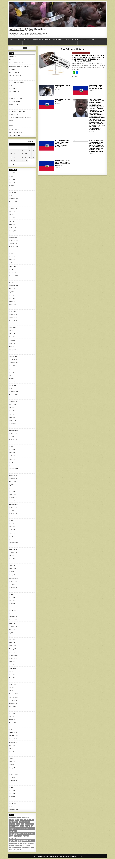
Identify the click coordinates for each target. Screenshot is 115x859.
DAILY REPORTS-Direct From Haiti (53, 39)
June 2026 (12, 179)
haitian (11, 836)
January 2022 (12, 349)
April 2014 (12, 642)
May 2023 (12, 298)
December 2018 (13, 468)
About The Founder (54, 43)
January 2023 (12, 311)
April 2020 (12, 417)
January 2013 (12, 690)
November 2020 (13, 394)
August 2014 (12, 629)
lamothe (18, 843)
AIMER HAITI (12, 56)
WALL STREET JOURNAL (15, 132)
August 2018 (12, 481)
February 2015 (13, 610)
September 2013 (13, 665)
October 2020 (13, 398)
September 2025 (13, 208)
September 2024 (13, 247)
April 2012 (12, 719)
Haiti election (12, 838)
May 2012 (12, 716)
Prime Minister (30, 847)
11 (14, 154)
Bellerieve (12, 820)
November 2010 (13, 774)
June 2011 (12, 751)
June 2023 (12, 295)
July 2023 (11, 292)
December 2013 (13, 655)
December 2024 (13, 237)
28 (26, 160)
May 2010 (12, 793)
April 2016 (12, 565)
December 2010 (13, 771)
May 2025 (12, 221)
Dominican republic (29, 824)
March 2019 (12, 459)
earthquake (16, 826)
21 (26, 157)
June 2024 (12, 256)
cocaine (20, 822)
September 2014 (13, 626)
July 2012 (11, 710)
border (16, 820)
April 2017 (12, 530)
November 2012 (13, 697)
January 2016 (12, 575)
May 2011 (12, 755)
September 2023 (13, 285)
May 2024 (12, 259)
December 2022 (13, 314)
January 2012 (12, 729)
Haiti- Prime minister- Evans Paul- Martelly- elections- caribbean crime (21, 833)
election (22, 826)
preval (23, 847)
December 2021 (13, 353)
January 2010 (12, 806)
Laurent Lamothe (25, 843)
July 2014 (11, 632)
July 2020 (11, 407)
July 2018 (11, 485)
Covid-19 (18, 824)
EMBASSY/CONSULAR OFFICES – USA (19, 66)
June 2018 (12, 488)
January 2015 (12, 613)
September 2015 (13, 587)
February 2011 (13, 764)
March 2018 (12, 494)
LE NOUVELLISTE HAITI (15, 98)
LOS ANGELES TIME (14, 101)
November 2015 (13, 581)
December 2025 (13, 198)
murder (22, 845)
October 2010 (13, 777)
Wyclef (18, 849)
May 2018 (12, 491)
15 (29, 154)
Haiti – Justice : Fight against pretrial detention (63, 100)
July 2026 (11, 176)
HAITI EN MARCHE (14, 72)
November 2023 (13, 279)
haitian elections (18, 836)
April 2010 (12, 797)
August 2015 (12, 591)
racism (11, 849)
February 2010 (13, 803)
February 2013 (13, 687)
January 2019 (12, 465)
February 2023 (13, 308)
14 (26, 154)
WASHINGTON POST (15, 135)
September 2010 (13, 780)
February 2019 (13, 462)
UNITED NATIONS (14, 129)
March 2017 (12, 533)
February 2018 (13, 497)
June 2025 (12, 218)
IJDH (10, 85)
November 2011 (13, 735)
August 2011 (12, 745)
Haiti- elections (13, 831)
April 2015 (12, 604)
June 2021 (12, 372)
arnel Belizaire (26, 817)
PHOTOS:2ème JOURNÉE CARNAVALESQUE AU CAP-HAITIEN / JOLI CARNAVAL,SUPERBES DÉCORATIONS (62, 144)
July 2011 (11, 748)
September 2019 (13, 440)
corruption (12, 824)
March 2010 (12, 800)
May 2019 (12, 452)
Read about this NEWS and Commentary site (35, 43)
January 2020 (12, 427)
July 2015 (11, 594)
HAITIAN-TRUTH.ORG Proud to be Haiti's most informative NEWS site (27, 30)
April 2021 (12, 378)
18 (14, 157)
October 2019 (13, 436)
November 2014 (13, 620)
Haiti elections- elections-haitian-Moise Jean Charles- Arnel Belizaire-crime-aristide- (21, 840)
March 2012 (12, 723)
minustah (17, 845)
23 (33, 157)
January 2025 (12, 234)
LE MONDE (12, 95)
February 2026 (13, 192)
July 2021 (11, 369)
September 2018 (13, 478)
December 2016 (13, 542)
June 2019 (12, 449)
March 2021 (12, 382)
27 (22, 160)
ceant (32, 820)
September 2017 (13, 513)
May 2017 (12, 526)
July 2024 (11, 253)
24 (11, 160)
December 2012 (13, 694)
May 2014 (12, 639)
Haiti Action (12, 69)
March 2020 (12, 420)
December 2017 (13, 504)
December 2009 (13, 809)
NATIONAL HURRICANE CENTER (18, 111)
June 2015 (12, 597)
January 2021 (12, 388)
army (20, 817)
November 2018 (13, 472)
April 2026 (12, 185)
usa (15, 849)
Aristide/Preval (27, 39)
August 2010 (12, 784)
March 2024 (12, 266)
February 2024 (13, 269)
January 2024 (12, 272)
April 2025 (12, 224)
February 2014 (13, 649)
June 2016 (12, 559)
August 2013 (12, 668)
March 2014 (12, 645)
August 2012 (12, 706)
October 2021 (13, 359)
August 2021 (12, 366)
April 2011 (12, 758)
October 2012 (13, 700)
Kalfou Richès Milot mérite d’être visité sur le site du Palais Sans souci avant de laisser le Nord (62, 163)
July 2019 (11, 446)
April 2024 (12, 263)
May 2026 (12, 182)
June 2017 (12, 523)
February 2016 (13, 571)
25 (14, 160)
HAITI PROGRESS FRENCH (16, 82)
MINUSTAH (12, 108)
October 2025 (13, 205)
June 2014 (12, 636)
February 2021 (13, 385)
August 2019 (12, 443)
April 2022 (12, 340)
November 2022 (13, 317)
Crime (22, 824)
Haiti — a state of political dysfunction (62, 86)
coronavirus (26, 822)
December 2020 (13, 391)
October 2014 (13, 623)
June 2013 (12, 674)
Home (10, 39)
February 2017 (13, 536)
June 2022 (12, 333)
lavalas (32, 843)
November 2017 (13, 507)
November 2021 (13, 356)
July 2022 (11, 330)
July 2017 (11, 520)
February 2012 (13, 726)
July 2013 (11, 671)
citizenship (15, 822)
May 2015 (12, 600)
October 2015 (13, 584)
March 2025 (12, 227)
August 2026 (12, 173)
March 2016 (12, 568)
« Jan (10, 165)
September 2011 (13, 742)
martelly (12, 845)
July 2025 (11, 214)
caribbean (22, 820)
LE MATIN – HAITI (14, 88)
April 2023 (12, 301)
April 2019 (12, 456)
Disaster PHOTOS (68, 39)
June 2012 (12, 713)
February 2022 (13, 346)
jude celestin (12, 843)
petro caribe (12, 847)
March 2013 (12, 684)
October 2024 (13, 243)
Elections (91, 39)
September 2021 (13, 362)
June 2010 (12, 790)
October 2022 (13, 321)
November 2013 (13, 658)
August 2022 (12, 327)
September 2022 (13, 324)
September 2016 (13, 552)
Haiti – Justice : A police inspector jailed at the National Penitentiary (95, 87)
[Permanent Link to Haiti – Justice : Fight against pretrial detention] (46, 104)
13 (22, 154)
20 (22, 157)
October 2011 (13, 739)
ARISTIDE (11, 59)
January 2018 (12, 501)
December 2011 (13, 732)
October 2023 (13, 282)
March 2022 (12, 343)
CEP (10, 822)
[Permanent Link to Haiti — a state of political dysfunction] (46, 90)
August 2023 (12, 288)
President (19, 847)
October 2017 (13, 510)
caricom (27, 820)
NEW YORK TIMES (14, 114)
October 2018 (13, 475)
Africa (11, 817)
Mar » (14, 165)
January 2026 (12, 195)
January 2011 (12, 768)
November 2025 (13, 202)
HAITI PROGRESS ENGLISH (16, 79)
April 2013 (12, 681)
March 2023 (12, 304)
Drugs (11, 826)
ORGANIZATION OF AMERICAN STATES (20, 117)
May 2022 (12, 337)
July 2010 (11, 787)
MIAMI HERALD (13, 104)
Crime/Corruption (38, 39)
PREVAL (11, 121)
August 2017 (12, 517)
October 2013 (13, 661)
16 (33, 154)
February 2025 (13, 230)
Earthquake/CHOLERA (81, 39)
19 (18, 157)
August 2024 (12, 250)
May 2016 (12, 562)
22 (29, 157)
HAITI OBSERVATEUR (15, 75)
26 (18, 160)
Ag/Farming (17, 39)
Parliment (27, 845)
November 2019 (13, 433)
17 (11, 157)
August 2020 (12, 404)
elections (27, 826)
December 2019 (13, 430)
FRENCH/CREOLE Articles (15, 43)
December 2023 (13, 276)
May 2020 (12, 414)
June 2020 (12, 411)
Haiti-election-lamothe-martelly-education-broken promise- (21, 828)
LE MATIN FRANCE (14, 92)
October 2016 (13, 549)
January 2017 (12, 539)
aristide (15, 817)
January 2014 (12, 652)
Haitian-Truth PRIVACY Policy (68, 43)
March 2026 (12, 189)
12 (18, 154)
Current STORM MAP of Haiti (17, 63)
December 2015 (13, 578)
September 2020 (13, 401)
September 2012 (13, 703)
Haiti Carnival (26, 836)
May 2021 (12, 375)
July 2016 (11, 555)
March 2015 (12, 607)
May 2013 (12, 678)
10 (11, 154)
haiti (32, 826)
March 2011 (12, 761)
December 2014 (13, 616)
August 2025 (12, 211)
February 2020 (13, 423)
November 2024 (13, 240)
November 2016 (13, 546)
